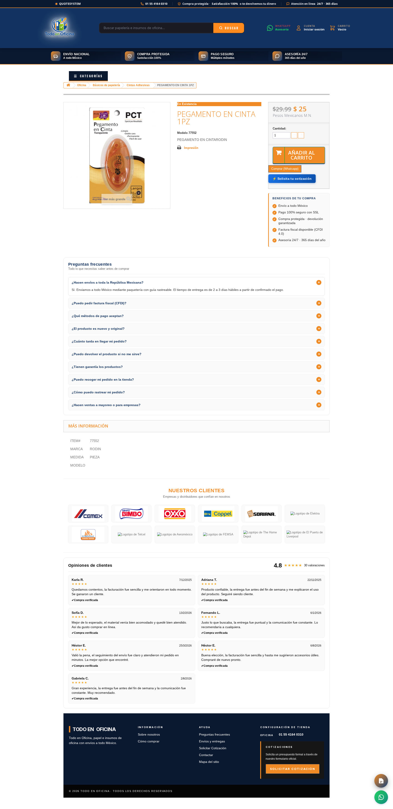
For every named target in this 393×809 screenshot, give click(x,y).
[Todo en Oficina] (59, 28)
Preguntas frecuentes (214, 734)
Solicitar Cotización (212, 748)
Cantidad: (279, 128)
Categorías (88, 75)
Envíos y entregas (212, 741)
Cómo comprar (148, 741)
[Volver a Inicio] (68, 85)
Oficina (81, 85)
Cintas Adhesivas (138, 85)
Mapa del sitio (209, 762)
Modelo (182, 133)
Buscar (232, 28)
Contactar (206, 755)
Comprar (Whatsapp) (284, 168)
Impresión (191, 148)
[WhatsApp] (381, 797)
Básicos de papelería (106, 85)
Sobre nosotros (149, 734)
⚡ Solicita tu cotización (292, 178)
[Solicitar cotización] (381, 781)
